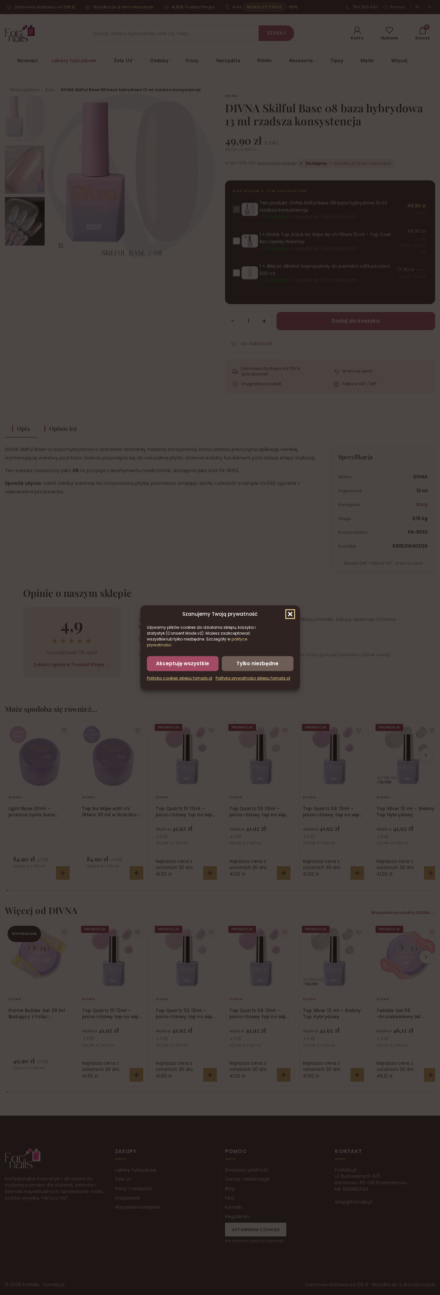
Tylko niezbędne (257, 663)
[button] (290, 614)
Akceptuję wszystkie (182, 663)
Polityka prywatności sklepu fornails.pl (253, 678)
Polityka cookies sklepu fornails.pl (179, 678)
